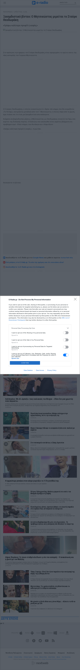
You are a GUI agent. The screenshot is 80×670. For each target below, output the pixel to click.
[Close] (76, 300)
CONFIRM (25, 363)
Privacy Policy (51, 370)
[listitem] (40, 328)
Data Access (40, 370)
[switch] (66, 332)
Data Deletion (28, 370)
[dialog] (40, 335)
